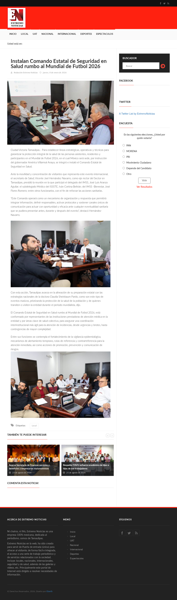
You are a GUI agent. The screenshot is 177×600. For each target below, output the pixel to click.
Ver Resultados (144, 187)
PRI (128, 157)
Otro (128, 174)
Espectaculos (104, 34)
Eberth (49, 591)
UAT (35, 34)
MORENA (131, 151)
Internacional (67, 34)
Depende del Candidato (138, 168)
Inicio (13, 34)
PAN (128, 145)
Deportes (86, 34)
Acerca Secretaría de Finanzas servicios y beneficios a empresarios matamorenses (29, 467)
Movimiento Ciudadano (138, 163)
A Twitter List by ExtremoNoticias (137, 113)
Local (24, 34)
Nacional (47, 34)
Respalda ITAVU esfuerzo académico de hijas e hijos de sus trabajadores (86, 467)
